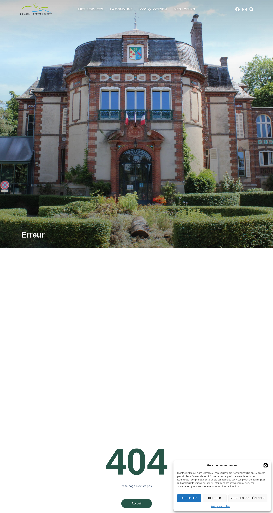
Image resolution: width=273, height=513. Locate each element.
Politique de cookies (220, 506)
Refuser (214, 498)
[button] (265, 465)
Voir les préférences (247, 498)
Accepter (189, 498)
